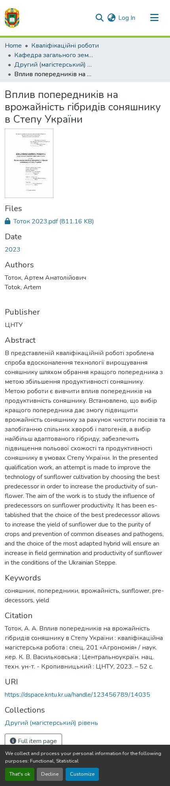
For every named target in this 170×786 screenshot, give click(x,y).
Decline (50, 774)
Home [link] (13, 45)
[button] (12, 18)
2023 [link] (13, 249)
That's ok (19, 774)
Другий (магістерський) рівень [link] (53, 64)
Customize (82, 774)
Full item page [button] (36, 741)
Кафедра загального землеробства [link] (53, 55)
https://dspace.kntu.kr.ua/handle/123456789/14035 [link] (77, 694)
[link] (85, 221)
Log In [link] (126, 17)
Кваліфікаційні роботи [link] (65, 45)
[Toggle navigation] (154, 17)
